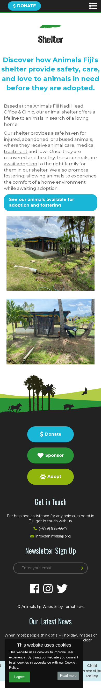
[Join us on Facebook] (34, 589)
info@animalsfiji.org (53, 536)
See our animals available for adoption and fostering (41, 202)
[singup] (83, 568)
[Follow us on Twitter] (62, 589)
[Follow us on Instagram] (48, 589)
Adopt (54, 476)
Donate (26, 5)
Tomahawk (74, 606)
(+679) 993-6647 (53, 528)
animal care (61, 145)
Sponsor (54, 455)
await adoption (20, 163)
